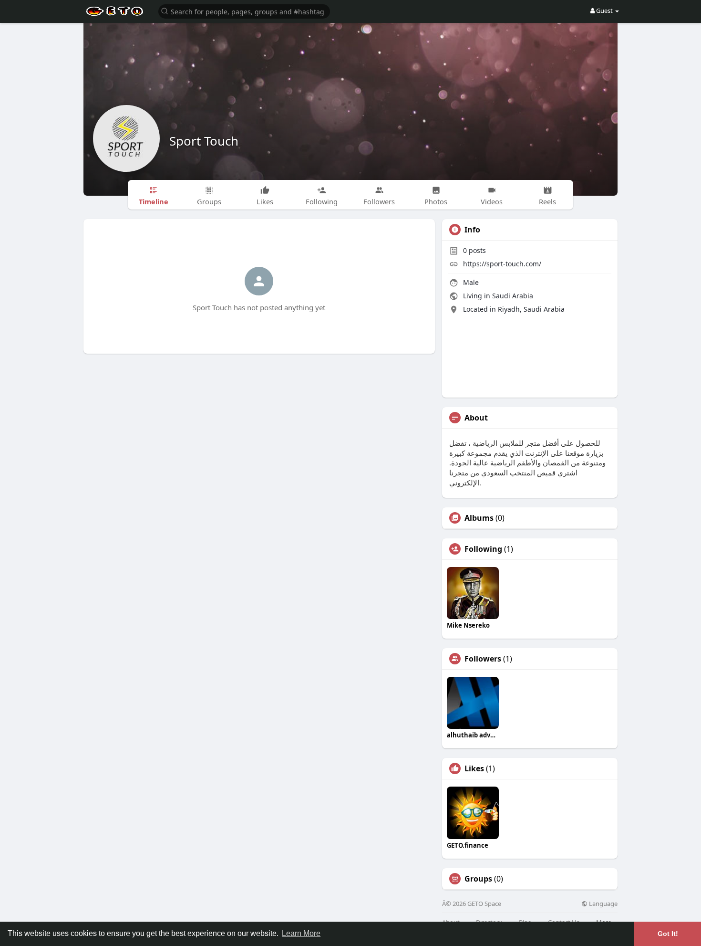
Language (603, 904)
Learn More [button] (301, 933)
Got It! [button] (668, 933)
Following (483, 549)
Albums (479, 518)
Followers (482, 658)
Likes (474, 768)
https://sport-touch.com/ (502, 263)
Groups (478, 879)
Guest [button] (604, 10)
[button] (244, 11)
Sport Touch (203, 140)
